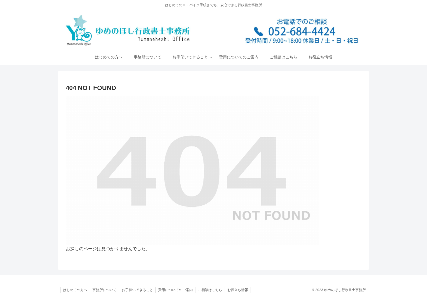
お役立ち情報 (237, 290)
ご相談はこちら (210, 290)
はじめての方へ (75, 290)
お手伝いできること (137, 290)
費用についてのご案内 (175, 290)
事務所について (104, 290)
